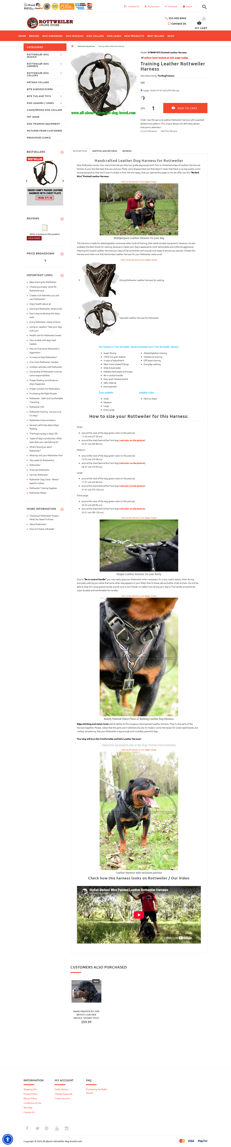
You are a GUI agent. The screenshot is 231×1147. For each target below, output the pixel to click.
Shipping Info (30, 1089)
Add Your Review (169, 130)
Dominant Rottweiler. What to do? (46, 308)
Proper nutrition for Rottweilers (45, 388)
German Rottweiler (39, 474)
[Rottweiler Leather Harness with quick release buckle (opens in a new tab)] (139, 810)
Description (80, 150)
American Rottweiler (40, 469)
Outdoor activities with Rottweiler (46, 366)
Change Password (63, 1093)
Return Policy (30, 1098)
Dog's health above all (40, 303)
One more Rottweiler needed (44, 361)
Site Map (28, 1107)
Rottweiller (35, 464)
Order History (61, 1089)
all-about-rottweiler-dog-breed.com (62, 1141)
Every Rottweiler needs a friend (45, 321)
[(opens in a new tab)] (100, 279)
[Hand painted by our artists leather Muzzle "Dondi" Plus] (86, 991)
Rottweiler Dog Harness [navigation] (86, 46)
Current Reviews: (148, 130)
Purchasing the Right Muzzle (43, 393)
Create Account (62, 1098)
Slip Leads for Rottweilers (42, 460)
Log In (189, 6)
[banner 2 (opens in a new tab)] (45, 180)
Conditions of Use (32, 1102)
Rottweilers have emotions (43, 420)
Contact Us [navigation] (133, 6)
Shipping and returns (104, 150)
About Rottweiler (38, 524)
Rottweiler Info (37, 406)
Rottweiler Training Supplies (43, 488)
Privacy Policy (30, 1093)
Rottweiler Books (38, 492)
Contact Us (178, 23)
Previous (27, 181)
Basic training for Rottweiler (43, 281)
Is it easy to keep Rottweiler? (43, 357)
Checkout (173, 6)
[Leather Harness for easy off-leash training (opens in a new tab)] (139, 209)
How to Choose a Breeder (42, 528)
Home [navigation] (72, 46)
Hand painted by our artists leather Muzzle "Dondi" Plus (86, 1014)
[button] (203, 7)
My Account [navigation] (154, 6)
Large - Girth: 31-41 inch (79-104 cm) (161, 90)
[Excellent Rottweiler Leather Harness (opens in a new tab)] (139, 545)
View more (34, 238)
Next (63, 181)
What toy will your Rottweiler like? (46, 455)
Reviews (127, 150)
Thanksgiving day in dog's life (44, 433)
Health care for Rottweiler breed (45, 335)
